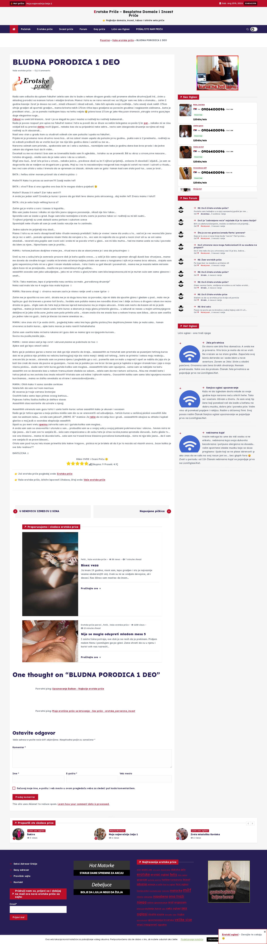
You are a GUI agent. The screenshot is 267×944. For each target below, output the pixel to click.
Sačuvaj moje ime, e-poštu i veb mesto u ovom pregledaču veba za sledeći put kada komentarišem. (76, 788)
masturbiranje (155, 891)
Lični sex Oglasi (121, 29)
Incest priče (66, 29)
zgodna (162, 924)
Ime (16, 773)
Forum (83, 29)
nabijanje (148, 897)
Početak (26, 29)
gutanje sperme (154, 880)
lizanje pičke (143, 891)
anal (139, 870)
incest (186, 879)
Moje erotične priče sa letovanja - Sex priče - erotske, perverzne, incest (93, 711)
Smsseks (168, 914)
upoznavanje (142, 920)
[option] (52, 834)
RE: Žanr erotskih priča (210, 260)
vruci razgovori (147, 924)
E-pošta (71, 773)
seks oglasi (173, 908)
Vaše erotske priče (123, 40)
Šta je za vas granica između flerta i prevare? (221, 233)
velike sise (183, 920)
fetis (173, 874)
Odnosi (17, 119)
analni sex (146, 869)
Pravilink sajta (22, 876)
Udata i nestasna (200, 147)
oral (171, 902)
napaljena (160, 896)
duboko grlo (178, 869)
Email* (13, 904)
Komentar (19, 747)
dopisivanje (165, 870)
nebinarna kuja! (215, 432)
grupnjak (142, 879)
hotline (166, 879)
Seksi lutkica (198, 126)
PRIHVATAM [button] (213, 939)
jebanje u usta (155, 884)
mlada (140, 897)
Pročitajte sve (90, 588)
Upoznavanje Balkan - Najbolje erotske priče (78, 688)
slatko (40, 126)
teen (175, 915)
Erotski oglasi (230, 934)
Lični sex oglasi (118, 831)
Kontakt (18, 882)
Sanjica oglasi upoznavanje (222, 387)
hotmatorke (176, 880)
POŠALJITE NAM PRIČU (149, 29)
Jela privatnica (215, 342)
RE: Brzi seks (204, 306)
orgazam (180, 902)
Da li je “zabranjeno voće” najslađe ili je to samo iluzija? (227, 220)
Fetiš (83, 559)
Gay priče (99, 29)
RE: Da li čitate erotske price (213, 294)
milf (187, 889)
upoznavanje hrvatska (161, 920)
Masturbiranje (35, 831)
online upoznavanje (157, 902)
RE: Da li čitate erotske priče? (213, 208)
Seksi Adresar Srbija (25, 863)
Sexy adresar (21, 870)
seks (164, 909)
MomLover (205, 226)
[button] (248, 823)
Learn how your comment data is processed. (83, 804)
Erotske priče (45, 29)
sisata (152, 914)
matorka (165, 891)
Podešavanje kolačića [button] (192, 939)
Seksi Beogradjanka (201, 168)
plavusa (141, 909)
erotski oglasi (160, 874)
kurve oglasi (169, 884)
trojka (180, 914)
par (146, 123)
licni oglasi (182, 884)
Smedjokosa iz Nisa (201, 189)
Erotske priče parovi (91, 625)
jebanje (142, 884)
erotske (143, 874)
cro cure (156, 870)
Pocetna (105, 40)
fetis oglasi (182, 875)
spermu (43, 424)
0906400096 (213, 109)
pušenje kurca (153, 908)
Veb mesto (126, 773)
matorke (176, 890)
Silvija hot (197, 105)
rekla (93, 417)
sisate (160, 914)
